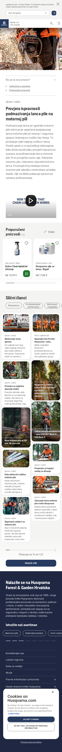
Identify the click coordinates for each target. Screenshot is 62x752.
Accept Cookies (31, 719)
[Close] (53, 692)
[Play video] (31, 201)
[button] (26, 243)
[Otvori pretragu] (51, 23)
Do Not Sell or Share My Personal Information (31, 727)
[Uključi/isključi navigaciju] (58, 23)
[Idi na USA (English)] (54, 13)
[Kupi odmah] (26, 273)
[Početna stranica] (4, 23)
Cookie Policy (13, 714)
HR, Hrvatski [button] (15, 25)
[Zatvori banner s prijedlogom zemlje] (58, 4)
